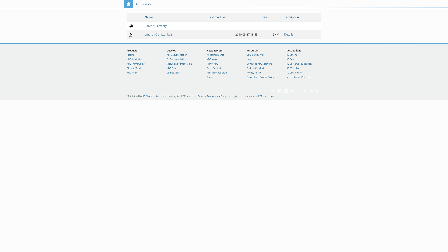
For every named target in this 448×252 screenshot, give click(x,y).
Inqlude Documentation (179, 63)
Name (149, 17)
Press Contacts (214, 68)
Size (264, 17)
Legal (271, 96)
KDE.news (212, 59)
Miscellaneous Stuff (217, 72)
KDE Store (291, 54)
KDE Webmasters (151, 96)
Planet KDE (212, 63)
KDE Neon (132, 72)
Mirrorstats (143, 4)
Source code (173, 72)
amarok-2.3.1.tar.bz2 (158, 34)
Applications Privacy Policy (260, 77)
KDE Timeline (293, 68)
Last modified (217, 17)
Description (291, 17)
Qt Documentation (176, 59)
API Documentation (177, 54)
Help (249, 59)
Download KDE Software (259, 63)
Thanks (210, 77)
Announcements (215, 54)
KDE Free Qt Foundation (299, 63)
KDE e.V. (290, 59)
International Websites (298, 77)
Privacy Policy (254, 72)
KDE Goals (172, 68)
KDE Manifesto (294, 72)
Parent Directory (156, 26)
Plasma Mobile (134, 68)
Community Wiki (255, 54)
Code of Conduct (255, 68)
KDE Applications (135, 59)
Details (288, 34)
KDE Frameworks (136, 63)
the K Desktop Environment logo (209, 96)
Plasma (130, 54)
